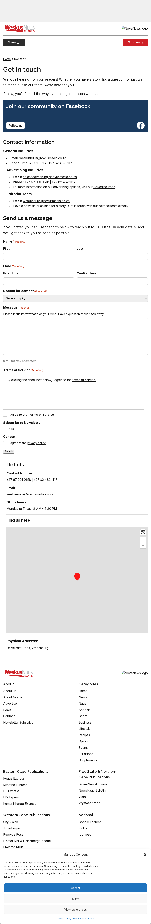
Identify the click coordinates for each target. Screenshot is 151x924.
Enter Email (11, 273)
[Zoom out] (143, 545)
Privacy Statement (83, 918)
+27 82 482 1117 (60, 163)
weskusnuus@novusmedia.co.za (42, 158)
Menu (9, 42)
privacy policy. (36, 443)
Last (80, 248)
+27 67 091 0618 (33, 163)
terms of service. (84, 380)
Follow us (15, 125)
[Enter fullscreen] (143, 532)
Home (7, 59)
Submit (9, 451)
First (6, 248)
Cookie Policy (63, 918)
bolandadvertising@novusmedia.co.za (50, 177)
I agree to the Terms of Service (31, 414)
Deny (75, 898)
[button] (145, 855)
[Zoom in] (143, 540)
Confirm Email (87, 273)
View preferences (75, 909)
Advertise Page (104, 187)
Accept (75, 888)
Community (135, 42)
